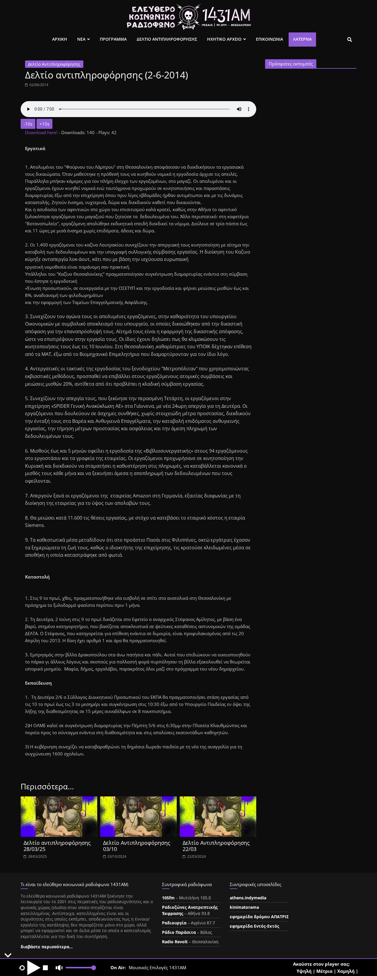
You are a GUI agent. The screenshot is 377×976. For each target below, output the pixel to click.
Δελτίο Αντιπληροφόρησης (54, 64)
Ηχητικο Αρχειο (224, 39)
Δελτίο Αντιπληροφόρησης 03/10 (136, 846)
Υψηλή (304, 971)
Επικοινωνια (269, 39)
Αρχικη (59, 39)
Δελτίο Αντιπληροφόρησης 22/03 (216, 846)
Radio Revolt (175, 941)
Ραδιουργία (174, 923)
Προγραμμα (113, 39)
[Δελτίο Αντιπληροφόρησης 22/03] (218, 800)
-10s (28, 124)
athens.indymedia (248, 898)
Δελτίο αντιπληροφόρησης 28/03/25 (57, 846)
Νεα (81, 39)
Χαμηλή (346, 971)
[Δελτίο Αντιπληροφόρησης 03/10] (138, 800)
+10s (44, 124)
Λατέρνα (302, 39)
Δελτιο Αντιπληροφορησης (167, 39)
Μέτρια (324, 971)
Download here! (42, 132)
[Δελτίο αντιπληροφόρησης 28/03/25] (59, 800)
